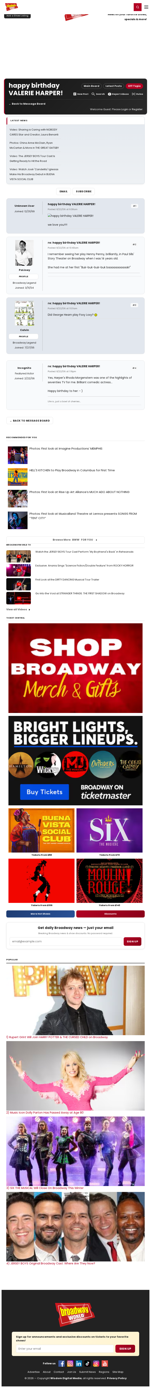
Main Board (91, 86)
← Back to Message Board (27, 104)
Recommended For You (21, 437)
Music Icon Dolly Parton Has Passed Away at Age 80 (45, 1113)
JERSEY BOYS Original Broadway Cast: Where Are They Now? (50, 1263)
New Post (82, 94)
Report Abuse (120, 94)
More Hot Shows (40, 913)
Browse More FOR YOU (73, 540)
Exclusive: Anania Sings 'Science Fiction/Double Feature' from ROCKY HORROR (84, 565)
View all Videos (16, 609)
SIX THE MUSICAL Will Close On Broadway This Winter (45, 1188)
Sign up (132, 941)
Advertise (34, 1372)
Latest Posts (114, 86)
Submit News (87, 1372)
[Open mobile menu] (146, 7)
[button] (138, 7)
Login (128, 6)
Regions (104, 1372)
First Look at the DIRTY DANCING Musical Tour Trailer (67, 579)
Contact (59, 1372)
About (47, 1372)
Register (116, 6)
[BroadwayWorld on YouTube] (104, 1363)
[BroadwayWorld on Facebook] (61, 1363)
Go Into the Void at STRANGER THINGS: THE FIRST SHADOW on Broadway (79, 593)
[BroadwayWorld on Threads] (96, 1363)
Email (64, 191)
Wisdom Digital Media (66, 1378)
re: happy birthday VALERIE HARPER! (74, 243)
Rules (139, 94)
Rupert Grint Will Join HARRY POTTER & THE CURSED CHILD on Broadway (57, 1037)
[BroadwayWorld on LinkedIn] (78, 1363)
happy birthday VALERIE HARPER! (71, 204)
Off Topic (134, 86)
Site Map (117, 1372)
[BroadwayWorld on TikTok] (87, 1363)
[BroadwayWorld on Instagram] (70, 1363)
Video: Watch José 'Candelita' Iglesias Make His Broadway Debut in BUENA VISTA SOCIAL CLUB (34, 174)
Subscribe (83, 191)
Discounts (110, 913)
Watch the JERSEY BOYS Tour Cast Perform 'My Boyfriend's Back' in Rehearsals (84, 552)
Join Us (71, 1372)
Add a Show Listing (17, 15)
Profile (23, 276)
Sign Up (125, 1349)
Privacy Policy (117, 1378)
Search (100, 94)
